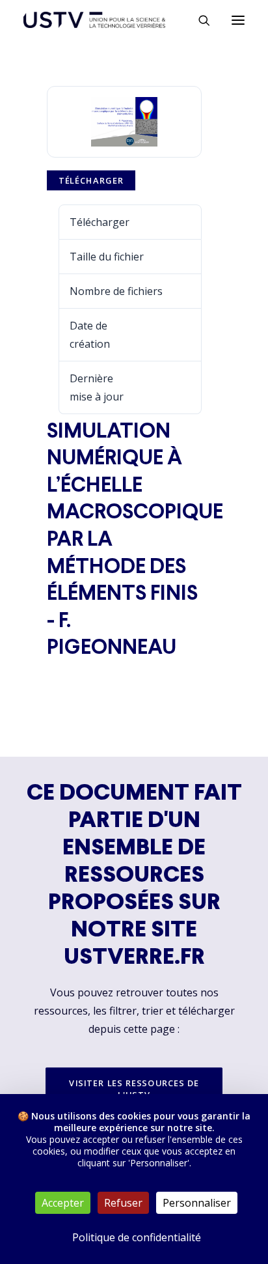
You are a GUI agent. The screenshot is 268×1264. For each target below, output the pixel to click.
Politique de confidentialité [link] (136, 1237)
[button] (238, 20)
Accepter (63, 1203)
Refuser (123, 1203)
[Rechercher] (198, 20)
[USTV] (94, 20)
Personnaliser (197, 1203)
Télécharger (91, 180)
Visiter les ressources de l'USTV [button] (135, 1088)
